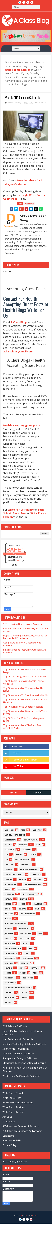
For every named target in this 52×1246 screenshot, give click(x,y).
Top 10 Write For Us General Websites (23, 706)
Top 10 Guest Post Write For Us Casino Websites (23, 682)
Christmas (26, 864)
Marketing (25, 938)
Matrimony (10, 943)
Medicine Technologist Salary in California (24, 1044)
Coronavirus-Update (14, 874)
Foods (22, 904)
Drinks (8, 889)
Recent (13, 792)
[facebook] (23, 2)
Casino (33, 855)
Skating (8, 968)
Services (24, 963)
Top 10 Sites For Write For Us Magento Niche (23, 719)
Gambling (37, 904)
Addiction (9, 830)
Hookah (8, 928)
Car (6, 855)
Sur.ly (19, 560)
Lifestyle (8, 938)
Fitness (8, 904)
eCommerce (23, 889)
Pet (30, 948)
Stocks (22, 973)
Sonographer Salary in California (19, 1058)
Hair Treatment (28, 914)
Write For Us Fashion (13, 1112)
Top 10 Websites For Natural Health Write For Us (25, 712)
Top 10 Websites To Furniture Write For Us (25, 695)
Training (9, 993)
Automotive (10, 840)
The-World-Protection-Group (18, 988)
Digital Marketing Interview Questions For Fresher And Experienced (25, 637)
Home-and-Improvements (16, 924)
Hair (37, 909)
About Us (7, 1116)
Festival (8, 899)
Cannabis (27, 850)
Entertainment (29, 894)
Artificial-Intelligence (15, 835)
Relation (9, 963)
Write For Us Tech (11, 1097)
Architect (37, 830)
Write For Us (9, 1121)
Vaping (25, 997)
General (22, 909)
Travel (24, 993)
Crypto (22, 879)
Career (19, 855)
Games (7, 909)
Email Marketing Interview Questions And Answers (24, 651)
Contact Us (8, 1135)
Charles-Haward (22, 859)
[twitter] (19, 2)
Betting (8, 845)
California (41, 102)
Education (9, 894)
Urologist (9, 997)
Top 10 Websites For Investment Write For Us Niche (25, 701)
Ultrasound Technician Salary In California (24, 1062)
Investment (24, 928)
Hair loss (9, 914)
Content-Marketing (29, 869)
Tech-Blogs (28, 978)
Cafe (38, 845)
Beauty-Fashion (31, 840)
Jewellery (9, 933)
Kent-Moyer (25, 933)
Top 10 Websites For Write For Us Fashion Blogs (25, 671)
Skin (21, 968)
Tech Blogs (9, 978)
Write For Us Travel (12, 1093)
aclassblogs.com (14, 554)
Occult (25, 943)
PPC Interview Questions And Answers (22, 1131)
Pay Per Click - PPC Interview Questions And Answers (26, 630)
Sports (8, 973)
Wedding (8, 1002)
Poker (27, 953)
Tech (35, 973)
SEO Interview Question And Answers (22, 624)
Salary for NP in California (16, 1048)
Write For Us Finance (21, 509)
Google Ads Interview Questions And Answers (22, 644)
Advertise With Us (11, 1140)
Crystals (38, 879)
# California (29, 203)
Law (40, 933)
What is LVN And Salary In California (21, 1076)
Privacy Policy (9, 1145)
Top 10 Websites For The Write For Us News (23, 689)
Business (23, 845)
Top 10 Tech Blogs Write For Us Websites (24, 676)
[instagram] (27, 2)
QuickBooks (10, 958)
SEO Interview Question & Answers (20, 1126)
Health (8, 919)
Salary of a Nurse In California (18, 1053)
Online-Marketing (13, 948)
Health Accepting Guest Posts (17, 1102)
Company (9, 869)
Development (10, 884)
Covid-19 (8, 879)
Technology (10, 983)
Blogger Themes (35, 1215)
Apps (23, 830)
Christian (9, 864)
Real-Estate (28, 958)
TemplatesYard (25, 1215)
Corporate (36, 874)
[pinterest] (31, 2)
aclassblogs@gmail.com (14, 1161)
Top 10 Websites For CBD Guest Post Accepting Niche (22, 727)
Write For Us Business (14, 1107)
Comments (38, 792)
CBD (6, 859)
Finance (23, 899)
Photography (11, 953)
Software (35, 968)
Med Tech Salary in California (17, 1039)
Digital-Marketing (33, 884)
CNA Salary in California (14, 1026)
